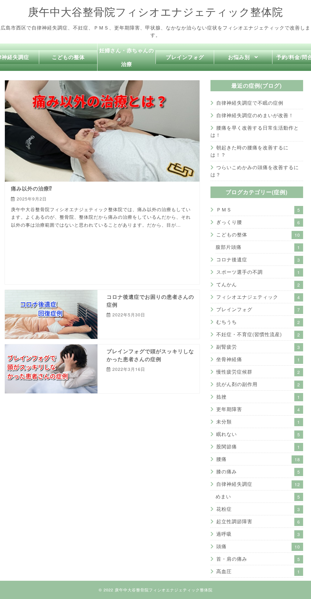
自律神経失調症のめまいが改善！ (255, 115)
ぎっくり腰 (258, 221)
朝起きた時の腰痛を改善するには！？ (249, 151)
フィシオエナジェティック (129, 236)
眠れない (27, 258)
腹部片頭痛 (258, 246)
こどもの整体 (68, 57)
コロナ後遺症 (69, 236)
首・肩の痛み (258, 558)
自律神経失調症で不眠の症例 (249, 102)
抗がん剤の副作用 (152, 247)
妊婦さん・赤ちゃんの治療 (126, 57)
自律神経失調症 (53, 258)
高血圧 (258, 571)
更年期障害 (258, 409)
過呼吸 (126, 258)
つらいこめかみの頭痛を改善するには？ (254, 171)
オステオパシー (151, 258)
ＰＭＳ (18, 236)
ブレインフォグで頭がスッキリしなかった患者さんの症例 (150, 355)
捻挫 (258, 396)
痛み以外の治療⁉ (31, 188)
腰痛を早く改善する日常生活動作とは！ (254, 131)
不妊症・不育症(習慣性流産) (54, 247)
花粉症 (78, 258)
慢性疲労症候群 (118, 247)
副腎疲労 (92, 247)
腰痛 (258, 458)
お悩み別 (239, 57)
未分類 (258, 421)
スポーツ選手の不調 (258, 271)
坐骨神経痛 (258, 359)
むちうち (258, 321)
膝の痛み (258, 471)
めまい (18, 247)
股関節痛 (258, 446)
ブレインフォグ (185, 57)
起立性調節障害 (102, 258)
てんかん (93, 236)
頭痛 (258, 546)
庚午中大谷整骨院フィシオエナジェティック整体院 (155, 12)
